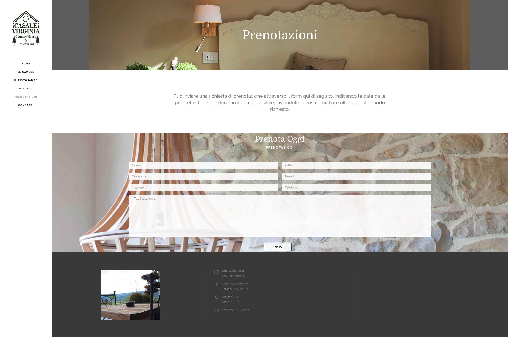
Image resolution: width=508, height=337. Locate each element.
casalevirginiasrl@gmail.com (237, 309)
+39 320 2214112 (230, 301)
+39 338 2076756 (230, 296)
